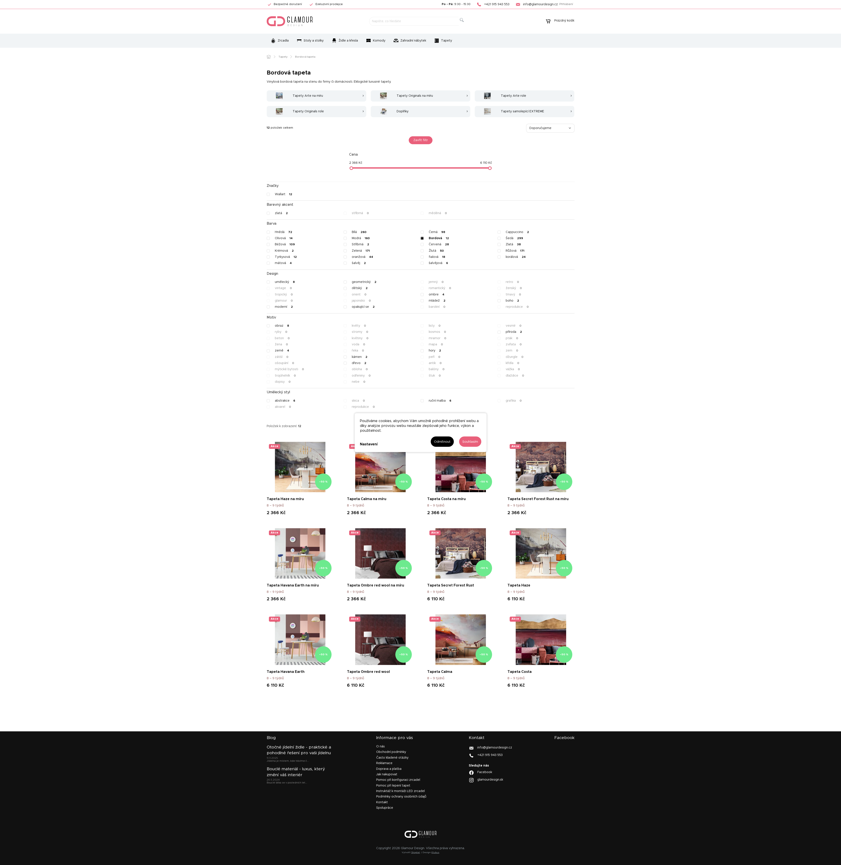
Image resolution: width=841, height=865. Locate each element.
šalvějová (438, 263)
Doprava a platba (388, 768)
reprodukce (517, 306)
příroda (514, 331)
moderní (284, 306)
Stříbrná (360, 244)
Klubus (435, 852)
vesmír (514, 325)
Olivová (284, 238)
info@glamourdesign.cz (494, 747)
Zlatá (513, 244)
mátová (283, 263)
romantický (440, 288)
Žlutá (436, 250)
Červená (439, 244)
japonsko (361, 300)
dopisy (283, 381)
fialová (437, 257)
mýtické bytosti (289, 369)
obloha (360, 369)
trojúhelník (285, 375)
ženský (514, 288)
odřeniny (361, 375)
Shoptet (415, 852)
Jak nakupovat (386, 774)
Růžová (515, 250)
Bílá (359, 232)
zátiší (281, 357)
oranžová (362, 257)
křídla (512, 363)
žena (281, 344)
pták (512, 338)
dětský (360, 288)
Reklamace (384, 763)
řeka (358, 350)
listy (435, 325)
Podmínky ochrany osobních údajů (401, 796)
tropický (284, 294)
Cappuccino (517, 232)
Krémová (284, 250)
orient (359, 294)
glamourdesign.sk (490, 779)
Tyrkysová (286, 257)
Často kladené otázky (392, 757)
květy (359, 325)
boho (512, 300)
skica (358, 400)
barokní (437, 306)
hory (435, 350)
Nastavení (369, 444)
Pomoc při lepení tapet (393, 785)
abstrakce (285, 400)
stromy (360, 331)
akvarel (283, 406)
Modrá (361, 238)
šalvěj (359, 263)
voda (358, 344)
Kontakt (382, 802)
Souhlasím (470, 441)
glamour (284, 300)
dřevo (359, 363)
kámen (359, 357)
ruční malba (440, 400)
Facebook (484, 772)
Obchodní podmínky (391, 752)
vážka (513, 369)
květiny (360, 338)
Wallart (283, 194)
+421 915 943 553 (490, 755)
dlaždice (515, 375)
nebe (358, 381)
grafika (514, 400)
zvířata (514, 344)
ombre (436, 294)
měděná (438, 213)
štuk (435, 375)
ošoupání (284, 363)
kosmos (437, 331)
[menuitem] (280, 41)
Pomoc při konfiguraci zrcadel (398, 779)
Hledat (465, 25)
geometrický (364, 282)
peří (434, 357)
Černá (437, 232)
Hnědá (283, 232)
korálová (516, 257)
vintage (283, 288)
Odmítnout (442, 441)
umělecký (285, 282)
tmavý (513, 294)
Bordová (439, 238)
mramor (437, 338)
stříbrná (360, 213)
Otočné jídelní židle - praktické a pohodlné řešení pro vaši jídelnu (299, 750)
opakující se (363, 306)
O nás (380, 746)
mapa (436, 344)
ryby (281, 331)
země (282, 350)
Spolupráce (384, 807)
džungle (515, 357)
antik (435, 363)
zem (512, 350)
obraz (282, 325)
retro (512, 282)
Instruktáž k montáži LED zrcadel (400, 791)
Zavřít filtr (420, 140)
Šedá (514, 238)
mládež (437, 300)
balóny (437, 369)
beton (282, 338)
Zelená (361, 250)
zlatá (281, 213)
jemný (436, 282)
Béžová (285, 244)
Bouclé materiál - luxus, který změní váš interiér (296, 772)
